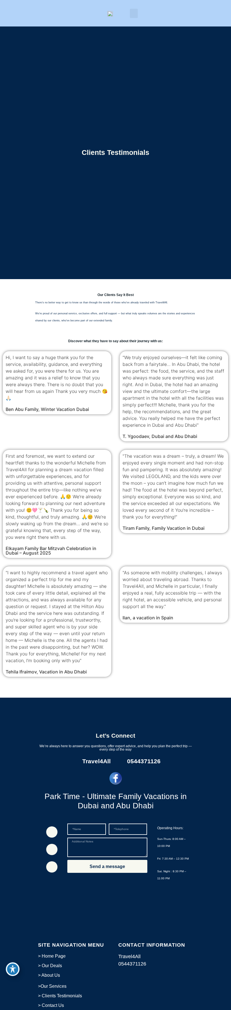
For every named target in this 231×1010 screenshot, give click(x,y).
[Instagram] (51, 867)
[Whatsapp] (51, 832)
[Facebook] (51, 849)
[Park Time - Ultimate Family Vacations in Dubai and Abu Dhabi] (116, 778)
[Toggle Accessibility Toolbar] (12, 969)
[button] (134, 13)
